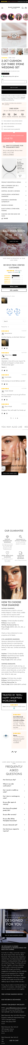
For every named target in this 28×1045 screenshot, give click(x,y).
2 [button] (13, 418)
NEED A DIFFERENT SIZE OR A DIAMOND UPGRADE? (9, 186)
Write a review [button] (14, 286)
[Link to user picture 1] (5, 342)
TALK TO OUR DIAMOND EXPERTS (14, 935)
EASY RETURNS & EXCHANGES (11, 1000)
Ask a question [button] (14, 290)
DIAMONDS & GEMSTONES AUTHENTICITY (9, 201)
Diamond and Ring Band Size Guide (10, 215)
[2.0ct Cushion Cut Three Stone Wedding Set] (4, 51)
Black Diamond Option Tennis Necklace (20, 165)
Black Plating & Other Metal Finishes (10, 209)
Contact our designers (8, 154)
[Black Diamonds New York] (14, 8)
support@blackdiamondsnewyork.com (16, 1008)
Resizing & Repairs (7, 205)
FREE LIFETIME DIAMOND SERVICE (12, 994)
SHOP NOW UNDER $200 (10, 473)
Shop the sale (14, 241)
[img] (5, 331)
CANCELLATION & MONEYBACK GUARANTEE (10, 195)
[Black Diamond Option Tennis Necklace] (9, 168)
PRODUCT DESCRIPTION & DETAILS (11, 182)
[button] (22, 8)
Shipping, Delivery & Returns (10, 191)
